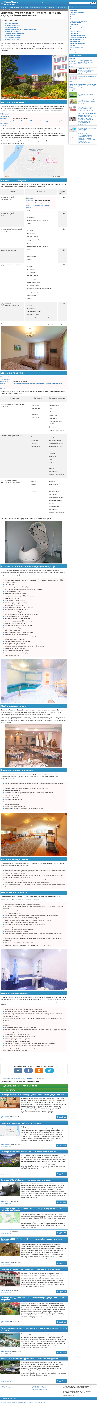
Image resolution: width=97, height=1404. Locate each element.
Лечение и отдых (6, 1118)
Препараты (74, 50)
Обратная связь (6, 1388)
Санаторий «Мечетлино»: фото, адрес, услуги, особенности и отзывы (37, 383)
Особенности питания (12, 31)
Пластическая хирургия (78, 37)
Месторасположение (11, 23)
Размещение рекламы (39, 1388)
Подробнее (61, 1117)
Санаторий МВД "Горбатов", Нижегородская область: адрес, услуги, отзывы (31, 1240)
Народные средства (77, 13)
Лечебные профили (11, 27)
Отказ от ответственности (36, 1402)
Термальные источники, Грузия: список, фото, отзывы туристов (29, 1358)
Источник (4, 1060)
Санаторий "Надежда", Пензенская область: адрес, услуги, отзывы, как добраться (33, 1299)
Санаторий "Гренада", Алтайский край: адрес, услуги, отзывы (29, 1151)
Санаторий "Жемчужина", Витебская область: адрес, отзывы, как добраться (40, 121)
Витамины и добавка (77, 43)
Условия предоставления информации (13, 1402)
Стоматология (75, 19)
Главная (38, 3)
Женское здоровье (76, 48)
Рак (71, 17)
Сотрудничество (37, 1386)
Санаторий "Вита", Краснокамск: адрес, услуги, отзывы (26, 1180)
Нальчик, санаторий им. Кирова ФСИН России (43, 204)
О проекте (45, 3)
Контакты (53, 3)
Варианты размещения (12, 25)
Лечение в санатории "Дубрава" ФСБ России (21, 1123)
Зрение (72, 46)
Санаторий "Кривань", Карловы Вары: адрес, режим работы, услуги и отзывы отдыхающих (32, 1209)
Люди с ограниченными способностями (78, 21)
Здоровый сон (75, 41)
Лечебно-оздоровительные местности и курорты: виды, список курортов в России (34, 1329)
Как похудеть (74, 52)
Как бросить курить (77, 39)
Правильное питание (77, 35)
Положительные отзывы (13, 37)
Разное (72, 15)
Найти (93, 3)
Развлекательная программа (14, 33)
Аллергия (73, 10)
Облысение (74, 25)
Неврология (74, 33)
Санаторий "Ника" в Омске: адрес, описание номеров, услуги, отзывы (32, 1095)
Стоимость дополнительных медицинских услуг (20, 29)
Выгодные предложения (13, 35)
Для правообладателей (39, 1389)
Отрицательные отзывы (13, 39)
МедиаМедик (11, 2)
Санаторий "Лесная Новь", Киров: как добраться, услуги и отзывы (30, 1269)
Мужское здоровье (76, 31)
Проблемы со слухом (77, 27)
